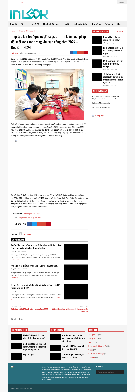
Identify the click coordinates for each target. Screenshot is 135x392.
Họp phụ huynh (28, 354)
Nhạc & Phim (96, 24)
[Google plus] (104, 2)
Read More (17, 260)
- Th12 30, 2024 (112, 43)
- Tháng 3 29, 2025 (21, 251)
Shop (119, 24)
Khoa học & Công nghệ (51, 24)
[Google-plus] (79, 52)
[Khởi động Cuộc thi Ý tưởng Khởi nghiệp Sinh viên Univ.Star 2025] (76, 272)
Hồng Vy (13, 251)
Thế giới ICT (35, 24)
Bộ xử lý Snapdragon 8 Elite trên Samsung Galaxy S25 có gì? (113, 50)
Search (121, 2)
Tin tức (23, 24)
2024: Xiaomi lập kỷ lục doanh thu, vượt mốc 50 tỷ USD (70, 310)
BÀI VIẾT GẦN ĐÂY (57, 330)
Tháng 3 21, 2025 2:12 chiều (28, 53)
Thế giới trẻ (109, 24)
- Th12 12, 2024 (113, 69)
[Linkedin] (114, 2)
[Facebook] (101, 2)
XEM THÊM (120, 31)
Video (90, 350)
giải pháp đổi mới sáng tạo (28, 218)
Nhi (93, 103)
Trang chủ (13, 24)
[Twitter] (98, 2)
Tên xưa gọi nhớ (104, 103)
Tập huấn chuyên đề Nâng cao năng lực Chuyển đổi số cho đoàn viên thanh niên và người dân (113, 78)
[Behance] (27, 371)
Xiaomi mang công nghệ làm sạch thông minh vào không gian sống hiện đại (73, 338)
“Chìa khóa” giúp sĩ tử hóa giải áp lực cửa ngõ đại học (73, 356)
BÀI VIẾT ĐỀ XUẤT (18, 240)
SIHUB (40, 218)
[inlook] (29, 14)
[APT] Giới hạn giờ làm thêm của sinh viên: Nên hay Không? (113, 63)
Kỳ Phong (15, 53)
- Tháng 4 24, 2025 (22, 269)
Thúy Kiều (14, 269)
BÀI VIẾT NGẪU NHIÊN (19, 330)
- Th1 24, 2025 (113, 56)
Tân (93, 107)
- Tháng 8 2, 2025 (20, 291)
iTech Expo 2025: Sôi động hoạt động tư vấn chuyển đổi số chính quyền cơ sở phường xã (34, 346)
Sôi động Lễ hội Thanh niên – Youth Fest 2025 (29, 309)
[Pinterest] (86, 52)
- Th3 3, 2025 (112, 85)
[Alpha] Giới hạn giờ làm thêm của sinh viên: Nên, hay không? (34, 337)
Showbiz (66, 24)
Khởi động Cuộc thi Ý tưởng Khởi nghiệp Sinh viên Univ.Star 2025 (34, 265)
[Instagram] (108, 2)
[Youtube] (111, 2)
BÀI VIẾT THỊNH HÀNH (100, 31)
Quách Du (106, 85)
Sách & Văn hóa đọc (81, 24)
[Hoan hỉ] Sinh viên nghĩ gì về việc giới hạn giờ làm (112, 38)
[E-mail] (82, 52)
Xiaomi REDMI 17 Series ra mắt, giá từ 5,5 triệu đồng (73, 347)
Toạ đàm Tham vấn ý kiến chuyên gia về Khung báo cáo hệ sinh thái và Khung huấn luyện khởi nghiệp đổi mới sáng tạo (36, 246)
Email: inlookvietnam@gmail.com (18, 2)
